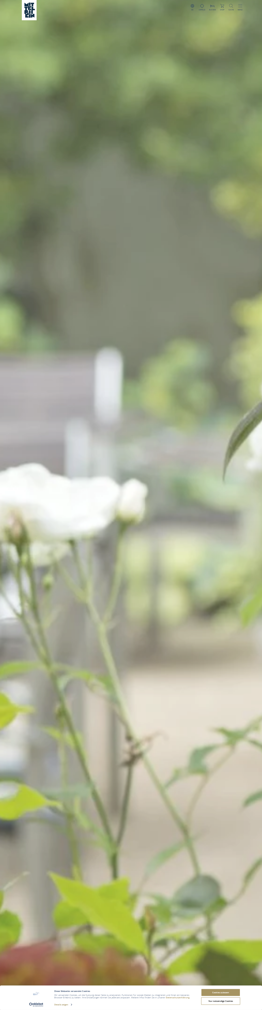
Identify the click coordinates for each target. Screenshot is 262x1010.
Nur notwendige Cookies (221, 1001)
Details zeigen (61, 1004)
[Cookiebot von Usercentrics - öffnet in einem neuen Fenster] (36, 1005)
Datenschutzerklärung (177, 997)
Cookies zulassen (220, 992)
